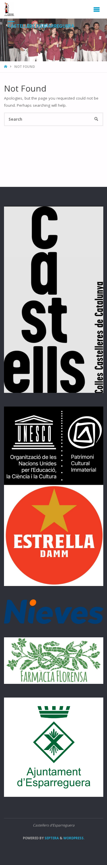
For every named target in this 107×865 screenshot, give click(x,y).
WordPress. (73, 838)
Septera (51, 838)
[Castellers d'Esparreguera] (9, 9)
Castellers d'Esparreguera (41, 26)
